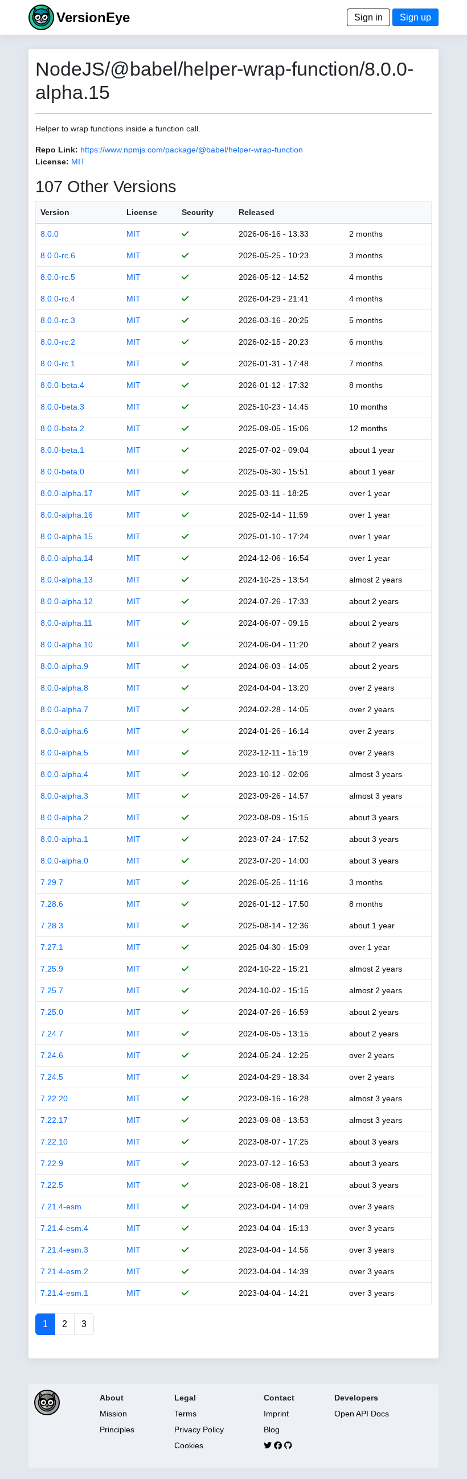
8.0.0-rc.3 (57, 320)
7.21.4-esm (60, 1206)
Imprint (276, 1413)
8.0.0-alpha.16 (66, 514)
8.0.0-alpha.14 (66, 558)
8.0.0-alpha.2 (64, 817)
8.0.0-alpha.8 (64, 687)
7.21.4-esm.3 (64, 1249)
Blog (272, 1429)
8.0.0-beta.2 (62, 428)
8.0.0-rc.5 (57, 277)
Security (198, 212)
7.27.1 (51, 947)
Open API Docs (361, 1413)
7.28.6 (51, 903)
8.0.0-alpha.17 (66, 493)
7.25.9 (51, 968)
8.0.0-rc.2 (57, 341)
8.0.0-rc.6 (57, 255)
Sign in (368, 17)
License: (52, 161)
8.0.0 (49, 233)
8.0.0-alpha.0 (64, 860)
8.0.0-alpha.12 (66, 601)
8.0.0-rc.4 (57, 298)
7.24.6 (51, 1055)
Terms (185, 1413)
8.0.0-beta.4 (62, 385)
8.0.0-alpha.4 (64, 774)
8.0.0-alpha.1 (64, 839)
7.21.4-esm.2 (64, 1271)
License (141, 212)
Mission (113, 1413)
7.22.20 (54, 1098)
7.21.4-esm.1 (64, 1293)
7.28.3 (51, 925)
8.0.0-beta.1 (62, 450)
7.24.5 (51, 1076)
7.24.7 (51, 1033)
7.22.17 (54, 1120)
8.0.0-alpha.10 (66, 644)
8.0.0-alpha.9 (64, 666)
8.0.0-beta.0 (62, 471)
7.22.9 (51, 1163)
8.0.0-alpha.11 (66, 622)
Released (257, 212)
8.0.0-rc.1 (57, 363)
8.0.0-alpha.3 (64, 795)
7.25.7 (51, 990)
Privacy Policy (199, 1429)
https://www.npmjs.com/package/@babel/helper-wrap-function (191, 149)
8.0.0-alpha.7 (64, 709)
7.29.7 (51, 882)
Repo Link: (56, 149)
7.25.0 (51, 1012)
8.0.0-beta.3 (62, 406)
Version (54, 212)
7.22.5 (51, 1184)
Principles (117, 1429)
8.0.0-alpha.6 (64, 731)
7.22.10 (54, 1141)
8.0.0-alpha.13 (66, 579)
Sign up (415, 17)
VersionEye (93, 17)
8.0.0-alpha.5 (64, 752)
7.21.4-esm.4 (64, 1228)
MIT (78, 161)
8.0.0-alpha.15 (66, 536)
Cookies (188, 1445)
